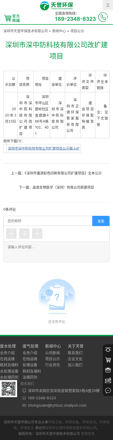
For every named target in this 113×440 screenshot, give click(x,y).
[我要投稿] (108, 380)
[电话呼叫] (108, 370)
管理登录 (88, 433)
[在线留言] (108, 391)
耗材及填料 (9, 364)
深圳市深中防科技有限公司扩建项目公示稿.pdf (43, 148)
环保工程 (55, 422)
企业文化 (75, 358)
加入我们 (75, 364)
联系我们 (75, 352)
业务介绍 (7, 352)
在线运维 (7, 358)
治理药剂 (30, 377)
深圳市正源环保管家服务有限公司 (70, 428)
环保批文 (27, 428)
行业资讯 (52, 364)
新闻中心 (59, 31)
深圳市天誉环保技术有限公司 (25, 31)
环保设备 (72, 422)
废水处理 (8, 346)
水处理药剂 (9, 377)
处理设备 (30, 364)
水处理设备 (9, 371)
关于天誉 (76, 346)
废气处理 (30, 346)
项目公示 (77, 31)
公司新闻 (52, 352)
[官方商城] (108, 360)
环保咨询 (89, 422)
